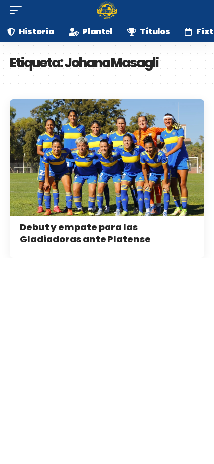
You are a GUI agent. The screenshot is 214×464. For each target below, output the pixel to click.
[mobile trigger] (18, 10)
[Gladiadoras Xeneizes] (107, 10)
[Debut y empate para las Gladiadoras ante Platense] (107, 157)
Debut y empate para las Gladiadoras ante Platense (85, 233)
